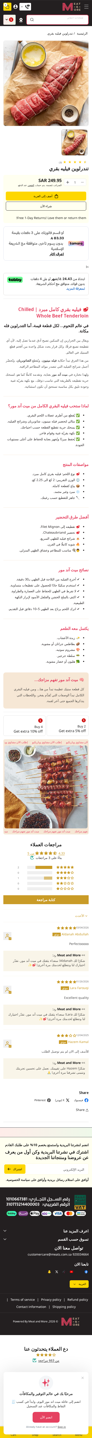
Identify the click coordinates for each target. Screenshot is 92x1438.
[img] (66, 928)
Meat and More (38, 1321)
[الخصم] (9, 20)
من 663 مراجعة (48, 1360)
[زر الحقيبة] (21, 19)
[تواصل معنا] (25, 6)
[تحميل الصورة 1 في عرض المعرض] (74, 142)
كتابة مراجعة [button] (46, 899)
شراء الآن (46, 206)
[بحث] (32, 19)
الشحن (31, 185)
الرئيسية (82, 33)
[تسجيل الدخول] (15, 6)
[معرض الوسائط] (46, 787)
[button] (85, 6)
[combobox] (57, 20)
